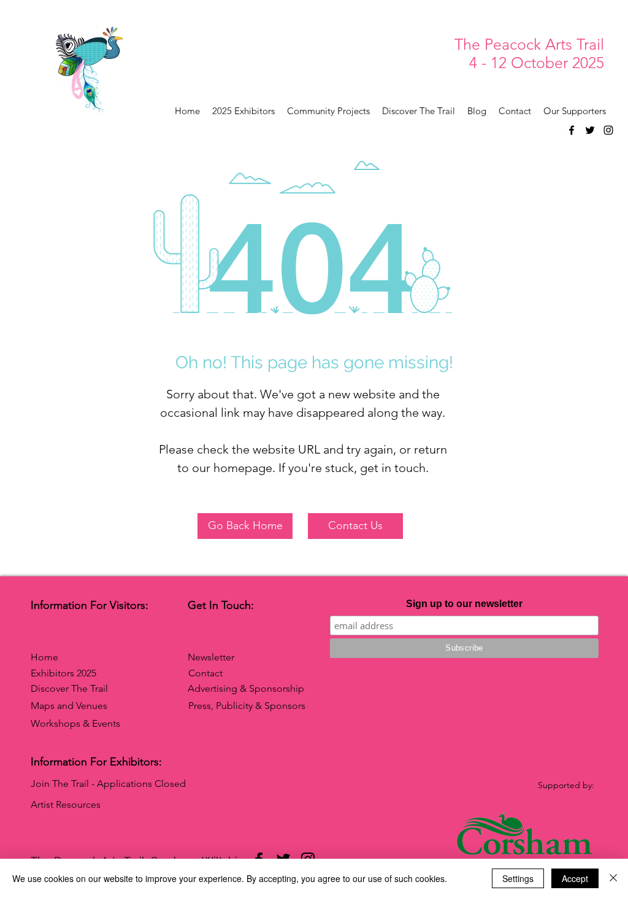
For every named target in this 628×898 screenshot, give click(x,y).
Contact (205, 673)
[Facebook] (571, 130)
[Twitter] (590, 130)
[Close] (613, 878)
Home (44, 657)
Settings (518, 878)
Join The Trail (60, 783)
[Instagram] (608, 130)
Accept (575, 878)
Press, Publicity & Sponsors (246, 705)
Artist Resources (66, 804)
